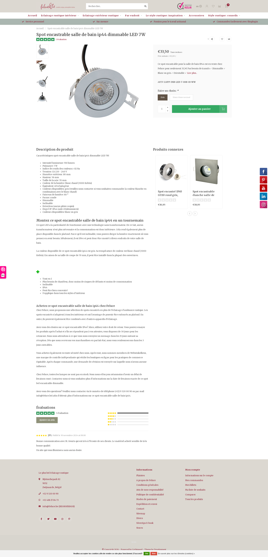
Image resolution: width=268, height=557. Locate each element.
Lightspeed (137, 549)
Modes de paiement (146, 499)
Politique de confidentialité (150, 494)
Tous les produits (194, 499)
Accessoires (196, 15)
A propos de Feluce (146, 480)
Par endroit (132, 15)
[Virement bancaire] (134, 542)
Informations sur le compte (199, 475)
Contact (140, 508)
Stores (139, 528)
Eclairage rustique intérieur (58, 15)
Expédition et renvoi (146, 504)
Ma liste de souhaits (195, 490)
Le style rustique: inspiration (164, 15)
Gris (163, 97)
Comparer (190, 494)
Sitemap (140, 513)
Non (154, 553)
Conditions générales (147, 485)
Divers (139, 518)
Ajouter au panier (199, 108)
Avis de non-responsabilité (149, 490)
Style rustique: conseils (223, 15)
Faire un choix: (168, 90)
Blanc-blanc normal (181, 97)
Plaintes (140, 475)
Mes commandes (194, 480)
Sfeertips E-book (144, 523)
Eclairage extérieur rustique (101, 15)
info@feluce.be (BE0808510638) (58, 506)
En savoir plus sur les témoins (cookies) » (176, 553)
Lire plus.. (192, 73)
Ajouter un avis (47, 420)
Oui (146, 553)
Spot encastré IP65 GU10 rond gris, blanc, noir (170, 195)
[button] (189, 213)
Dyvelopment (160, 549)
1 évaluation (61, 39)
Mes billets (190, 485)
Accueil (32, 15)
